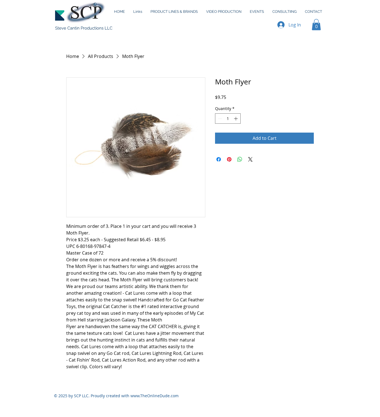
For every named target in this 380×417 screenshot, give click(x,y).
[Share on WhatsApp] (239, 159)
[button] (316, 24)
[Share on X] (250, 159)
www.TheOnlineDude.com (154, 395)
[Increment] (236, 118)
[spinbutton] (228, 118)
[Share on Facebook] (218, 159)
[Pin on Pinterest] (229, 159)
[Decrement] (219, 118)
